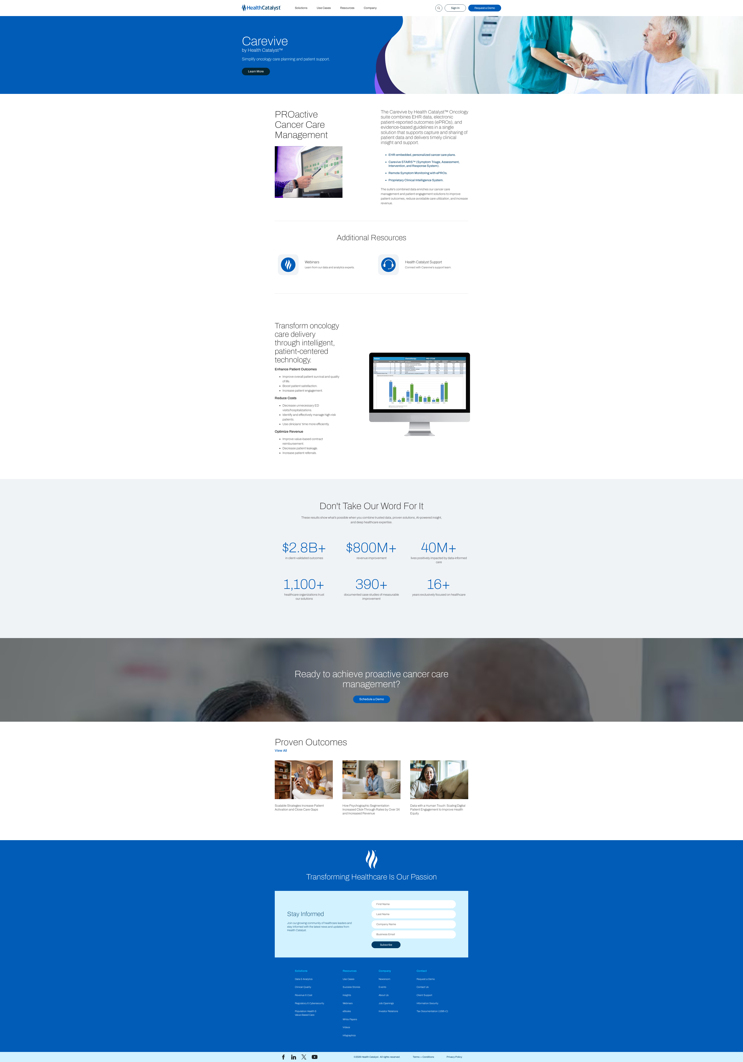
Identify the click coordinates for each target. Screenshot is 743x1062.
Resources (347, 7)
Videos (346, 1027)
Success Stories (351, 987)
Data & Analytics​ (303, 979)
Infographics (349, 1035)
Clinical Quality (303, 987)
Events (382, 987)
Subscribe (386, 944)
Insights (347, 995)
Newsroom (384, 979)
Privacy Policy (454, 1057)
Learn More (256, 71)
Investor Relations (388, 1011)
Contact (422, 970)
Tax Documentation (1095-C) (432, 1011)
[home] (266, 8)
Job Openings (386, 1003)
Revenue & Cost (303, 995)
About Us (384, 995)
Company (370, 7)
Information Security (427, 1003)
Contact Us (423, 987)
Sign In (455, 7)
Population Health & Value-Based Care (305, 1013)
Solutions (301, 7)
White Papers (350, 1019)
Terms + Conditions (423, 1057)
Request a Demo (484, 7)
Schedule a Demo (371, 699)
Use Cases (324, 7)
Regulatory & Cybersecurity (309, 1003)
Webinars (348, 1003)
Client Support (424, 995)
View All (281, 750)
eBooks (347, 1011)
